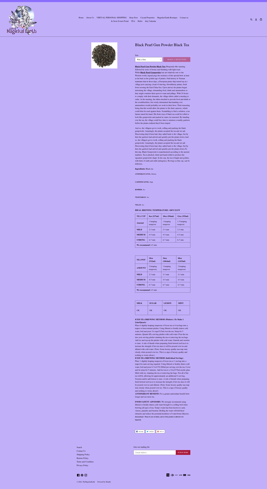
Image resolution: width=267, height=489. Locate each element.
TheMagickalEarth (88, 482)
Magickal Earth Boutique (167, 17)
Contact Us (81, 451)
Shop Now (133, 17)
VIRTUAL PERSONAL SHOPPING (112, 17)
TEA (133, 21)
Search (79, 447)
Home (81, 17)
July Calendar (150, 21)
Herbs (140, 21)
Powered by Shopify (104, 482)
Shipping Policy (83, 454)
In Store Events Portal (119, 21)
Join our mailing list (141, 447)
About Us (90, 17)
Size (136, 55)
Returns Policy (82, 458)
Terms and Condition (85, 461)
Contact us (184, 17)
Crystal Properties (147, 17)
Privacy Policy (82, 465)
